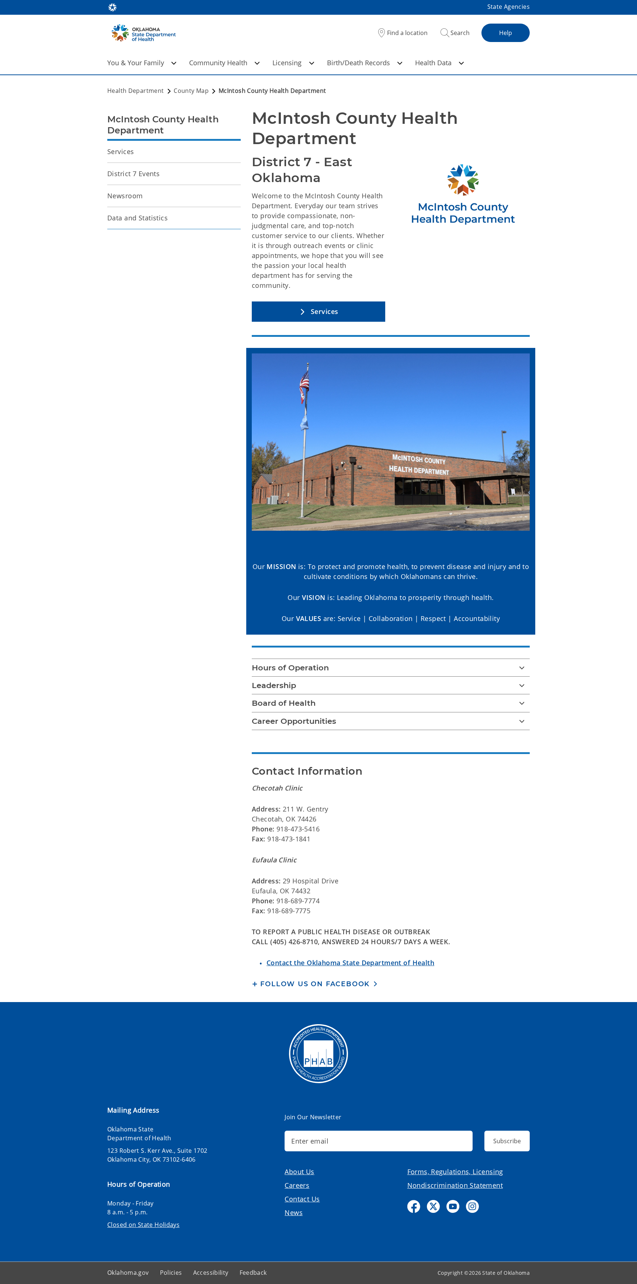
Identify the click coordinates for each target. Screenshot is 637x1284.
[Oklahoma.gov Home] (112, 6)
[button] (318, 311)
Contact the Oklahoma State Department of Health (350, 962)
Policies (171, 1273)
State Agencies (508, 7)
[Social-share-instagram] (472, 1206)
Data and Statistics (137, 217)
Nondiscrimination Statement (455, 1185)
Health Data (433, 62)
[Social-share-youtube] (452, 1206)
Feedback (253, 1273)
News (294, 1212)
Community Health (218, 62)
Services (120, 151)
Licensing (287, 62)
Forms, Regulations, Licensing (455, 1171)
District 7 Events (133, 173)
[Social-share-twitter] (433, 1206)
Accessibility (211, 1273)
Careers (297, 1185)
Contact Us (302, 1198)
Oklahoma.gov (128, 1273)
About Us (299, 1171)
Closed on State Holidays (143, 1225)
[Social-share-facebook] (413, 1206)
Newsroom (125, 195)
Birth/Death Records (358, 62)
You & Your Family (135, 62)
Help (505, 33)
